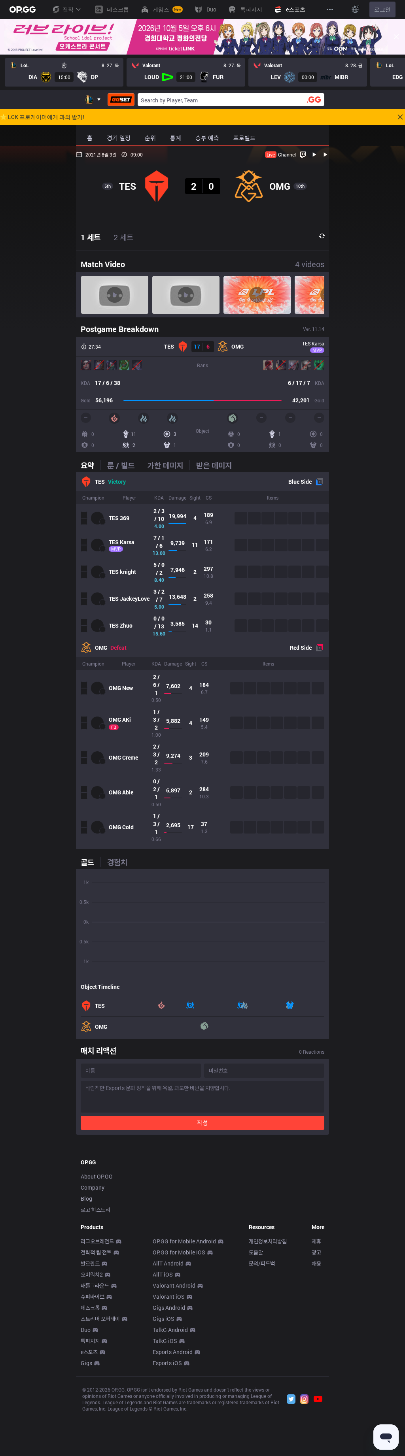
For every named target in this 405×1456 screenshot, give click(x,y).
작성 (202, 1122)
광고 (316, 1252)
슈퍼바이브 (92, 1296)
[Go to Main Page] (22, 9)
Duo (86, 1329)
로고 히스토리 (95, 1209)
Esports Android (173, 1352)
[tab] (90, 465)
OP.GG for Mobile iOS (179, 1252)
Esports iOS (167, 1363)
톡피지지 (90, 1341)
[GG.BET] (121, 99)
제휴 (316, 1241)
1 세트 (90, 237)
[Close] (396, 36)
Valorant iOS (169, 1296)
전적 (68, 9)
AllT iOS (163, 1274)
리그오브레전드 (97, 1241)
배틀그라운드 (95, 1285)
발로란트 (90, 1263)
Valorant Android (174, 1285)
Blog (86, 1198)
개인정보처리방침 (268, 1241)
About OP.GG (97, 1176)
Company (92, 1187)
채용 (316, 1263)
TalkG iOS (165, 1341)
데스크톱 (90, 1307)
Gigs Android (169, 1307)
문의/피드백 (262, 1263)
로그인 (382, 9)
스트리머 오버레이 (100, 1318)
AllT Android (168, 1263)
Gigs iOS (163, 1318)
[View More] (330, 9)
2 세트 (123, 237)
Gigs (86, 1363)
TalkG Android (170, 1329)
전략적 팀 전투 (96, 1252)
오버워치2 (92, 1274)
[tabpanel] (202, 660)
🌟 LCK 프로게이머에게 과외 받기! (42, 117)
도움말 (256, 1252)
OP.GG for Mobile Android (184, 1241)
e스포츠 (89, 1352)
